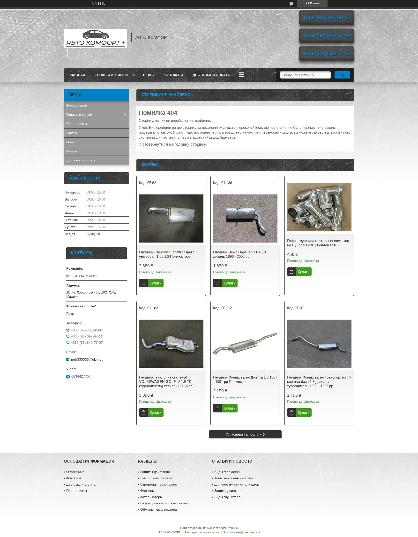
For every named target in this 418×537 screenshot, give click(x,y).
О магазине (75, 472)
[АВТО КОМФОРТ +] (95, 37)
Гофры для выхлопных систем (164, 503)
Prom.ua (232, 528)
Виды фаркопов (226, 472)
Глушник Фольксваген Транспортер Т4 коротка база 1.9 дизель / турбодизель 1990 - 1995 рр (319, 381)
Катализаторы (151, 497)
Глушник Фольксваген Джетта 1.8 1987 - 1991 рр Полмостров (245, 379)
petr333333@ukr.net (87, 359)
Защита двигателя (228, 491)
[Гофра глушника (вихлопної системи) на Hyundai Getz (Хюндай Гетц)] (319, 207)
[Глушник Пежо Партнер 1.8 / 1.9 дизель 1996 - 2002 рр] (245, 218)
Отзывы (72, 151)
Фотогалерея (76, 105)
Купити (155, 283)
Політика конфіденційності (241, 532)
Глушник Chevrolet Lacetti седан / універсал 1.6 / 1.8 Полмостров (166, 254)
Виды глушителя (227, 497)
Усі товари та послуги (243, 434)
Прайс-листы (76, 124)
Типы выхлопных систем (233, 478)
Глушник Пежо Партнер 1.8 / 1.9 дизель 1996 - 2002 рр (239, 254)
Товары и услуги (111, 75)
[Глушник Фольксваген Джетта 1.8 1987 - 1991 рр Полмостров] (245, 343)
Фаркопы (147, 491)
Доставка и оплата (211, 75)
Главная (77, 75)
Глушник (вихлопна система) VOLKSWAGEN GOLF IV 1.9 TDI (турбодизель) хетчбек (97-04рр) (166, 381)
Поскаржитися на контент (203, 532)
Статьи (71, 133)
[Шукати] (342, 75)
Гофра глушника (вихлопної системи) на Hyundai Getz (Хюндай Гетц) (318, 243)
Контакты (173, 75)
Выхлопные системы (156, 478)
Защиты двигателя (155, 472)
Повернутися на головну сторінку (174, 144)
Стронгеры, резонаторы (159, 484)
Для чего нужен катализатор (236, 484)
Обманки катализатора (158, 509)
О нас (148, 75)
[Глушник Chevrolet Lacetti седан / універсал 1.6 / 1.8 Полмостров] (171, 218)
